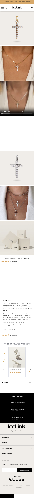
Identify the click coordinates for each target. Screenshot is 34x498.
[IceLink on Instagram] (23, 479)
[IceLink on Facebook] (14, 479)
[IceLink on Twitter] (10, 479)
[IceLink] (17, 7)
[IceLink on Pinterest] (20, 479)
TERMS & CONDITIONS (8, 485)
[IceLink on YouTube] (17, 479)
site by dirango (18, 487)
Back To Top (7, 496)
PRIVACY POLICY (19, 485)
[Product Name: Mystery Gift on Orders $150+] (17, 362)
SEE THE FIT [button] (29, 264)
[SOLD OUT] (15, 273)
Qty (2, 281)
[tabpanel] (17, 382)
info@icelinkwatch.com (17, 431)
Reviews (5, 382)
